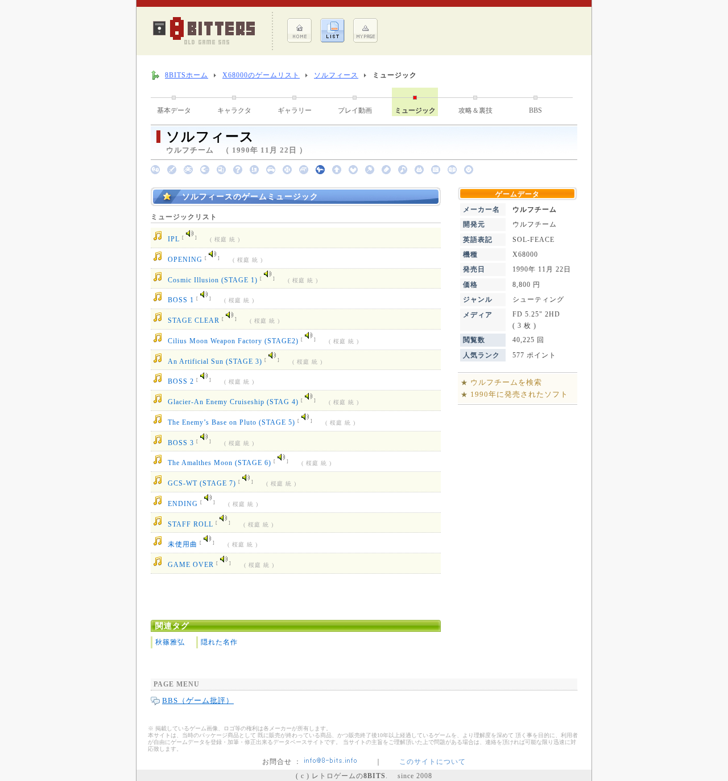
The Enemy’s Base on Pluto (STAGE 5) (231, 422)
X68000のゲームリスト (261, 75)
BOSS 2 (181, 382)
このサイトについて (432, 762)
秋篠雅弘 (170, 642)
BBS (535, 110)
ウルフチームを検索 (506, 382)
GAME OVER (191, 565)
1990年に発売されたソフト (519, 394)
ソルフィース (336, 75)
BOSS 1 (181, 301)
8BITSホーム (186, 75)
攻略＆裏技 (475, 110)
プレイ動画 (355, 110)
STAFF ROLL (190, 524)
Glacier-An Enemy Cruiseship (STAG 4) (233, 402)
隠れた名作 (219, 642)
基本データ (174, 110)
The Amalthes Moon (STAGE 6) (219, 463)
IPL (174, 240)
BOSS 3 (181, 443)
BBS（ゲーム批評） (198, 700)
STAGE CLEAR (194, 320)
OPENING (185, 260)
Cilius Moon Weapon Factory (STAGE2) (233, 341)
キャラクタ (234, 110)
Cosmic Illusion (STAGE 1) (213, 280)
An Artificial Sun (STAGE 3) (215, 361)
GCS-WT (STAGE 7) (202, 483)
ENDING (183, 504)
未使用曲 (182, 545)
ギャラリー (295, 110)
